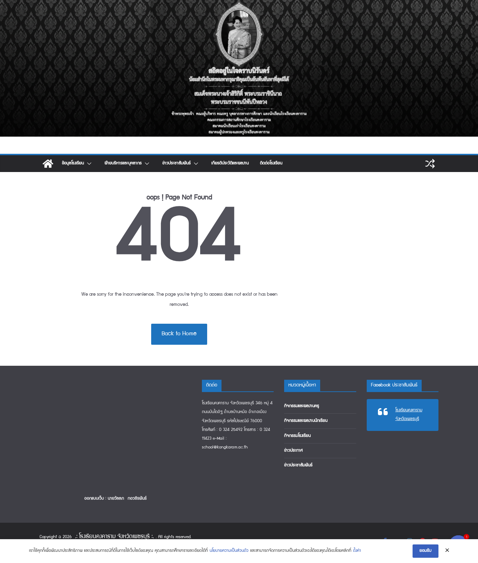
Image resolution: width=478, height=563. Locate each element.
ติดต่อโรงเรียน (271, 163)
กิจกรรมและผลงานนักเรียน (306, 421)
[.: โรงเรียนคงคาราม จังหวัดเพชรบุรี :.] (239, 5)
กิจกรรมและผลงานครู (301, 406)
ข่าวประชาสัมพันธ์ (176, 163)
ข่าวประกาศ (293, 451)
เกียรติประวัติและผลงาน (230, 163)
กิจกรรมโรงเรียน (297, 436)
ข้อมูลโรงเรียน (73, 163)
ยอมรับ (425, 551)
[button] (88, 164)
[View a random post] (430, 163)
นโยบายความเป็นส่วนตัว (229, 551)
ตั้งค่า (357, 551)
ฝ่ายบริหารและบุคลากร (123, 163)
